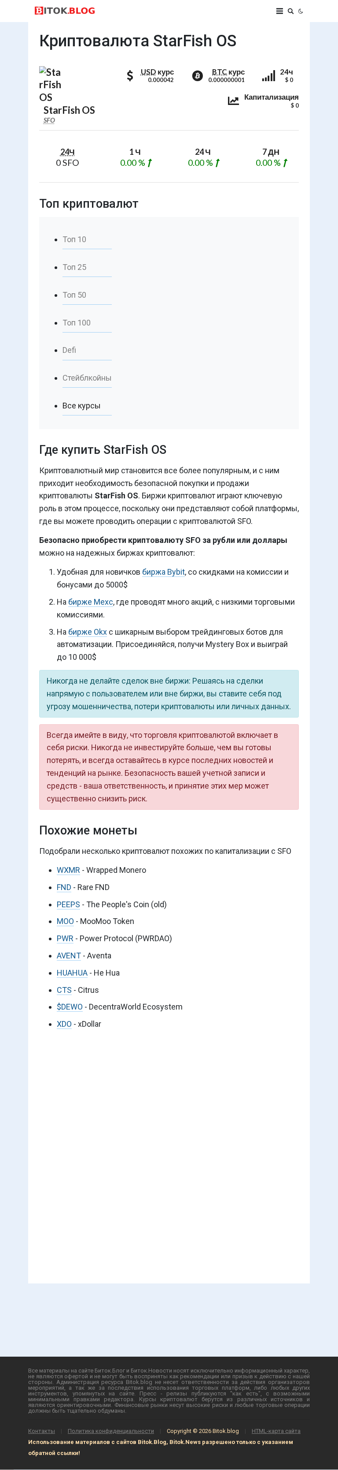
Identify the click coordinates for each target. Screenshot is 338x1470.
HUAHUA (72, 972)
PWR (65, 938)
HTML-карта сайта (276, 1431)
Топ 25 (74, 267)
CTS (64, 990)
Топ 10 (74, 239)
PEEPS (68, 904)
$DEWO (70, 1006)
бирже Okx (87, 631)
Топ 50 (74, 294)
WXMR (68, 870)
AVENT (69, 955)
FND (64, 887)
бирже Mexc (90, 601)
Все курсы (81, 405)
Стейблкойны (87, 377)
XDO (64, 1024)
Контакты (41, 1431)
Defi (69, 350)
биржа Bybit (163, 571)
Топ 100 (76, 322)
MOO (65, 921)
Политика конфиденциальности (111, 1431)
